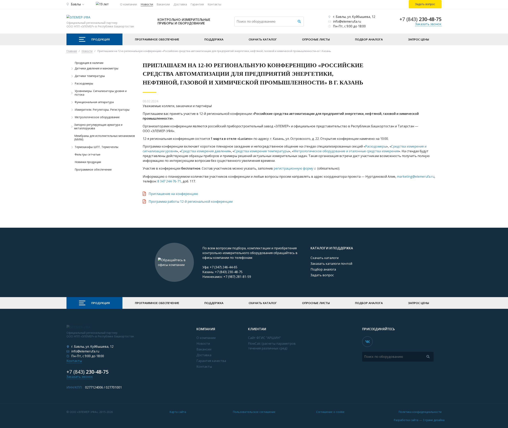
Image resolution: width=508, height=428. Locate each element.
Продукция (100, 39)
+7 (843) (420, 19)
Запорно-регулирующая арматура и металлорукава (98, 126)
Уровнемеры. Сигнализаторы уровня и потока (101, 92)
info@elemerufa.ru (347, 21)
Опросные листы (316, 39)
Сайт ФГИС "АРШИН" (264, 338)
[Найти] (299, 21)
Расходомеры (84, 83)
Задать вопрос (322, 275)
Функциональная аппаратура (94, 102)
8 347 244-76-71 (169, 181)
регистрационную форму (293, 168)
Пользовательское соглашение (254, 412)
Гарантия (197, 4)
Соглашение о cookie (330, 412)
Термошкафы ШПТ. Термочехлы (96, 147)
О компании (128, 4)
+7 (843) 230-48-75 (228, 272)
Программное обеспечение (157, 39)
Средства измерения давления (205, 151)
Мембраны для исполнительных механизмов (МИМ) (104, 137)
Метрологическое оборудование (97, 117)
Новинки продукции (88, 162)
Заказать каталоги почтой (331, 263)
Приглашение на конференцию (173, 194)
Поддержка (213, 39)
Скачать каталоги (325, 258)
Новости (147, 4)
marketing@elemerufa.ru (415, 176)
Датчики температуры (90, 76)
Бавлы (76, 4)
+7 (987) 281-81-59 (237, 276)
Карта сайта (177, 412)
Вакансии (163, 4)
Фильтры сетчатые (87, 154)
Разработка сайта (419, 420)
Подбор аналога (369, 39)
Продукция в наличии (89, 63)
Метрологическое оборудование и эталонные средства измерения (346, 151)
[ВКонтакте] (367, 341)
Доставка (180, 4)
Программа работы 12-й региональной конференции (191, 201)
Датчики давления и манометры (96, 68)
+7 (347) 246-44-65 (223, 267)
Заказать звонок (428, 24)
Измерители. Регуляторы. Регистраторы (102, 109)
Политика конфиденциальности (420, 412)
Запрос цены (418, 39)
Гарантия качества (211, 361)
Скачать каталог (263, 39)
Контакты (214, 4)
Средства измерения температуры (261, 151)
